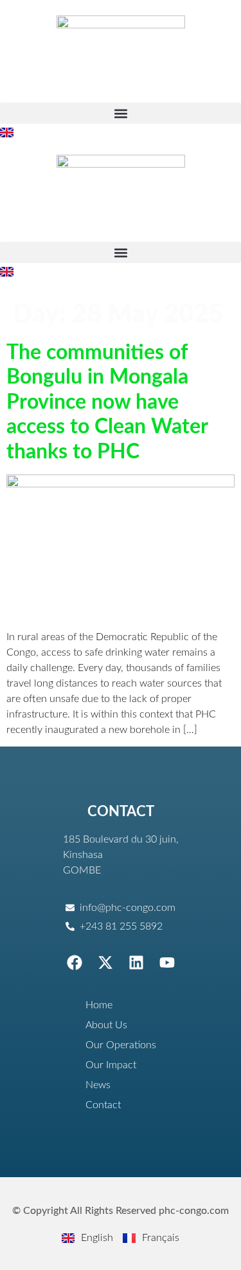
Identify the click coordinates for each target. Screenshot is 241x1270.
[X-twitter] (105, 962)
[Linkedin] (136, 962)
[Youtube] (167, 962)
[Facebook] (74, 962)
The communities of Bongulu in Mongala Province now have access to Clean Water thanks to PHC (107, 402)
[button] (120, 113)
